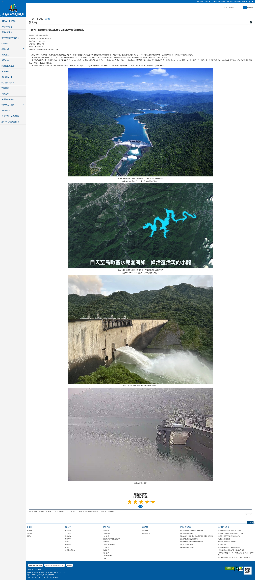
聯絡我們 (69, 565)
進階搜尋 (250, 7)
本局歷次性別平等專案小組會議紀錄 (229, 536)
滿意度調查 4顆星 (147, 502)
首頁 (32, 19)
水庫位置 (68, 547)
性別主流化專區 (223, 527)
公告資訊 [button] (5, 43)
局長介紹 (68, 530)
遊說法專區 (5, 111)
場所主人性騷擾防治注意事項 (189, 539)
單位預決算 (106, 533)
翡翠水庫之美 (6, 32)
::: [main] (29, 18)
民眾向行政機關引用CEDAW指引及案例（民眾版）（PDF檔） (236, 554)
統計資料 (106, 553)
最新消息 (30, 530)
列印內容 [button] (251, 22)
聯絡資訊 (68, 544)
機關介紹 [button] (5, 49)
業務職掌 (68, 539)
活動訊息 (30, 533)
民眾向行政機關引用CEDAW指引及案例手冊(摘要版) (234, 557)
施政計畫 (106, 541)
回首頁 (207, 1)
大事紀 (67, 541)
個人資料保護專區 (8, 83)
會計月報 (106, 536)
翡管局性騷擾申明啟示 (187, 533)
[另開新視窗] (229, 568)
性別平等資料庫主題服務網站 (227, 541)
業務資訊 (106, 527)
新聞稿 (47, 19)
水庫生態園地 (146, 533)
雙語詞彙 (237, 1)
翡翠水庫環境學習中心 (10, 38)
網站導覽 (200, 1)
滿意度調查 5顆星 (153, 502)
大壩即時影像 (6, 27)
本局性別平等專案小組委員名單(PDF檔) (230, 533)
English (214, 1)
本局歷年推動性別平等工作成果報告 (229, 547)
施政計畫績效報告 (109, 544)
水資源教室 (145, 530)
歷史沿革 (68, 533)
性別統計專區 (222, 544)
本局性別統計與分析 (224, 539)
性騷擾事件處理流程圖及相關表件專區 (191, 541)
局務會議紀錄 (107, 555)
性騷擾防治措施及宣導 (187, 544)
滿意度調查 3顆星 (141, 502)
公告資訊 (40, 19)
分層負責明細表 (70, 550)
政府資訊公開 (6, 77)
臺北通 (244, 1)
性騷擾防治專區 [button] (7, 99)
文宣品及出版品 (7, 66)
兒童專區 (145, 527)
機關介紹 (68, 527)
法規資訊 (106, 550)
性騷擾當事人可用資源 (187, 547)
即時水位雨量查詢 (8, 21)
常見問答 (229, 1)
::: (2, 1)
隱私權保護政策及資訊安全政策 (54, 565)
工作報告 (106, 547)
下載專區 (5, 88)
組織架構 (68, 536)
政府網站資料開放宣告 (36, 565)
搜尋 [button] (245, 7)
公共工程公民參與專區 (10, 116)
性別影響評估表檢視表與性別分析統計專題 (231, 550)
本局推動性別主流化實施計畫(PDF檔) (229, 530)
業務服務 (106, 530)
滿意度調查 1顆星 (129, 502)
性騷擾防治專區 (185, 527)
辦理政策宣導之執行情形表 (111, 539)
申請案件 (5, 94)
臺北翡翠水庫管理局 (13, 10)
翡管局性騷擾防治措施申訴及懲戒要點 (191, 530)
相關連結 (5, 60)
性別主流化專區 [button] (7, 105)
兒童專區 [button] (5, 71)
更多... (105, 558)
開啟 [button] (251, 522)
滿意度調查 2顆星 (135, 502)
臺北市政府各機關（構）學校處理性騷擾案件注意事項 (196, 536)
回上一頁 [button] (248, 514)
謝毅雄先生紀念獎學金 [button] (10, 122)
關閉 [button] (249, 1)
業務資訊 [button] (5, 55)
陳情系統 (221, 1)
